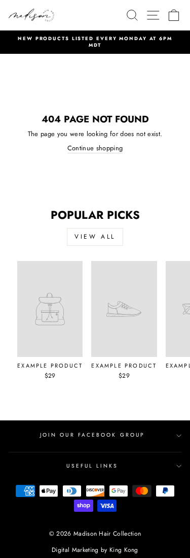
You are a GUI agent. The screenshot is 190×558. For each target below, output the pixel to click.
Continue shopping (95, 148)
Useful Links (92, 466)
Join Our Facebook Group (92, 435)
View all (95, 236)
